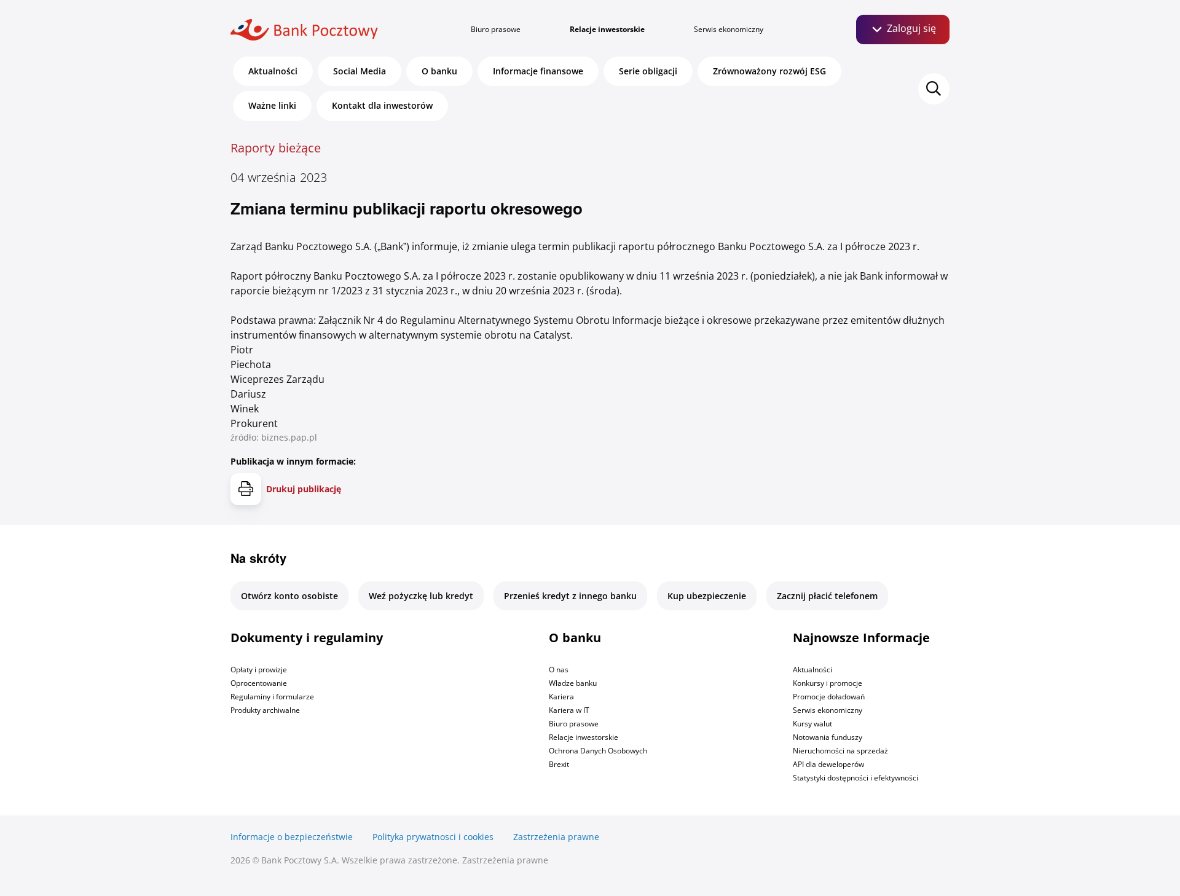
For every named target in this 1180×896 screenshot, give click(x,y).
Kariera (561, 696)
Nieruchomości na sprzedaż (840, 750)
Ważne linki (272, 105)
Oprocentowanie (258, 683)
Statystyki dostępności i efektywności (855, 777)
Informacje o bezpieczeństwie (291, 837)
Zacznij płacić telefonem (827, 596)
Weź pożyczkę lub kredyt (421, 596)
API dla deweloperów (828, 764)
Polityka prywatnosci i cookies (433, 837)
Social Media (359, 71)
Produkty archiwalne (265, 710)
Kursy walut (812, 723)
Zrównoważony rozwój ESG (769, 71)
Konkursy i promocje (827, 683)
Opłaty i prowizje (258, 669)
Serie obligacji (648, 71)
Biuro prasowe (496, 29)
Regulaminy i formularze (272, 696)
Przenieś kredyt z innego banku (570, 596)
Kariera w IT (569, 710)
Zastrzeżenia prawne (556, 837)
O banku (439, 71)
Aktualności (272, 71)
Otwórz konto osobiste (289, 596)
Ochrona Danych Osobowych (598, 750)
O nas (558, 669)
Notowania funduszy (827, 737)
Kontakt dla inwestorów (382, 105)
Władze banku (573, 683)
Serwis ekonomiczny (728, 29)
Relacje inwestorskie (607, 29)
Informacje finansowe (538, 71)
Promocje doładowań (829, 696)
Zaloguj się (910, 28)
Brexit (559, 764)
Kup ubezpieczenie (706, 596)
